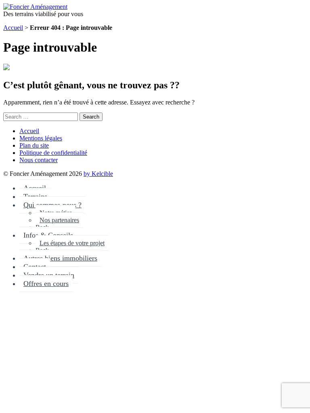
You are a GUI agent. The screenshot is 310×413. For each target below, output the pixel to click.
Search (91, 117)
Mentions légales (40, 138)
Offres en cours (46, 284)
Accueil (13, 27)
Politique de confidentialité (53, 152)
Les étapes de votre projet (72, 243)
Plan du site (34, 145)
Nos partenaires (59, 220)
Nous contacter (38, 159)
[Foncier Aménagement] (35, 6)
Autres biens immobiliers (60, 258)
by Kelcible (98, 173)
